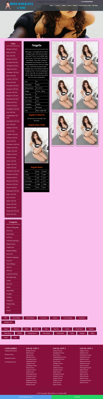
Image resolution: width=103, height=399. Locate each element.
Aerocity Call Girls (11, 92)
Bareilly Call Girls (11, 59)
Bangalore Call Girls (12, 95)
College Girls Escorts (11, 351)
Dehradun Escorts (85, 357)
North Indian (10, 290)
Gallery (64, 5)
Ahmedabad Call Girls (12, 121)
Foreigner (9, 294)
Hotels (75, 5)
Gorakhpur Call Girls (12, 72)
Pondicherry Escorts (85, 355)
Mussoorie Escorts (85, 361)
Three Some (7, 333)
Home (51, 5)
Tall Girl (8, 267)
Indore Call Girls (11, 161)
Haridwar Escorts (85, 363)
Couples (55, 318)
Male (26, 329)
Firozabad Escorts (31, 359)
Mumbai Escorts (30, 351)
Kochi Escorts (57, 382)
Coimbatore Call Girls (12, 144)
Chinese (91, 329)
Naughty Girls (8, 322)
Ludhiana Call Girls (12, 134)
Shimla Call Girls (11, 204)
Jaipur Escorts (57, 372)
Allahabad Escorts (31, 361)
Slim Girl (9, 270)
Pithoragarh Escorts (85, 367)
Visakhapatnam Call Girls (12, 117)
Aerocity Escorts (31, 378)
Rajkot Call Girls (11, 201)
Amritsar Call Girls (11, 137)
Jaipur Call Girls (11, 141)
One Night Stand (11, 277)
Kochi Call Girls (11, 157)
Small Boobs (60, 333)
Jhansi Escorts (30, 367)
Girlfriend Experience (12, 240)
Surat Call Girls (10, 124)
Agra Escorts (29, 355)
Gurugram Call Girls (12, 89)
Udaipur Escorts (57, 378)
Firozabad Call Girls (12, 62)
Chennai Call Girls (11, 105)
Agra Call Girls (10, 56)
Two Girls (43, 318)
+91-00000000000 (87, 1)
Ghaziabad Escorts (31, 374)
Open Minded (30, 318)
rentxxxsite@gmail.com (26, 397)
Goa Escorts (56, 365)
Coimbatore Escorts (58, 374)
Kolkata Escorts (30, 384)
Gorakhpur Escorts (31, 365)
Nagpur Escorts (84, 351)
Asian (5, 329)
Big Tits (56, 329)
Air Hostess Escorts (10, 362)
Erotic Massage (68, 318)
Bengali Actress (10, 244)
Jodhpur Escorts (57, 380)
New (15, 337)
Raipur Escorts (84, 370)
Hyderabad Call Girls (12, 99)
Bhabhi (8, 287)
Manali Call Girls (11, 207)
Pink (46, 329)
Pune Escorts (56, 355)
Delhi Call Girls (10, 52)
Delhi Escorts (30, 353)
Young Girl (9, 300)
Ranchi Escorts (84, 382)
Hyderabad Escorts (31, 382)
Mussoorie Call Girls (12, 181)
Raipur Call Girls (11, 194)
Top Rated (82, 318)
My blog (94, 5)
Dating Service (32, 333)
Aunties (8, 280)
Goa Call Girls (10, 131)
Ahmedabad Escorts (58, 359)
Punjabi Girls (10, 247)
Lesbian (67, 329)
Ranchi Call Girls (11, 214)
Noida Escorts (30, 372)
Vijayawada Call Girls (12, 211)
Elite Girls (9, 230)
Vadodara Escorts (58, 363)
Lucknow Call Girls (12, 79)
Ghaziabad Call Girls (12, 85)
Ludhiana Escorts (58, 367)
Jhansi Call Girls (11, 75)
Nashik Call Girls (11, 167)
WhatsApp (77, 397)
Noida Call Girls (11, 82)
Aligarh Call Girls (11, 69)
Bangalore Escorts (31, 380)
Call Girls (9, 237)
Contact (57, 5)
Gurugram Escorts (31, 376)
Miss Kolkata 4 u (52, 393)
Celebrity (9, 297)
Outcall (8, 310)
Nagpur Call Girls (11, 164)
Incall (8, 307)
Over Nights (16, 318)
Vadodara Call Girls (12, 127)
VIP (5, 318)
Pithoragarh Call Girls (12, 191)
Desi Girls (9, 284)
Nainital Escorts (84, 359)
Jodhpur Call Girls (11, 154)
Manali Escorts (84, 378)
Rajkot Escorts (84, 374)
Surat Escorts (57, 361)
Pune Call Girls (10, 112)
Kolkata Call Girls (11, 102)
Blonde (36, 329)
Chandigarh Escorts (58, 353)
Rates (69, 5)
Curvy (6, 337)
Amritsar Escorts (58, 370)
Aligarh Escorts (30, 363)
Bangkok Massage (11, 250)
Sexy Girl (9, 260)
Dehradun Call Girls (12, 174)
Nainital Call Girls (11, 177)
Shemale (16, 329)
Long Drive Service (12, 274)
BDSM (20, 333)
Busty (92, 333)
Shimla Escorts (84, 376)
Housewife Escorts (10, 358)
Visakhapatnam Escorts (59, 357)
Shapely (82, 333)
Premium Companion (12, 257)
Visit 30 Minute (10, 264)
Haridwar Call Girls (12, 184)
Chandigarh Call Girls (12, 109)
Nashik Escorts (84, 353)
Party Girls (9, 254)
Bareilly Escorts (30, 357)
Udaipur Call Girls (11, 151)
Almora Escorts (84, 365)
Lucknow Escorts (31, 370)
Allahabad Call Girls (12, 66)
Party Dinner (46, 333)
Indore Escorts (57, 384)
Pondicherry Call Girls (12, 171)
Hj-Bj (72, 333)
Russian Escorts (9, 354)
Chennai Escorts (57, 351)
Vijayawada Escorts (85, 380)
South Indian (10, 234)
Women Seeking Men (12, 227)
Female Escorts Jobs (84, 5)
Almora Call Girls (11, 187)
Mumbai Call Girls (11, 49)
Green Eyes (79, 329)
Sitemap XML (62, 393)
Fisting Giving (10, 304)
